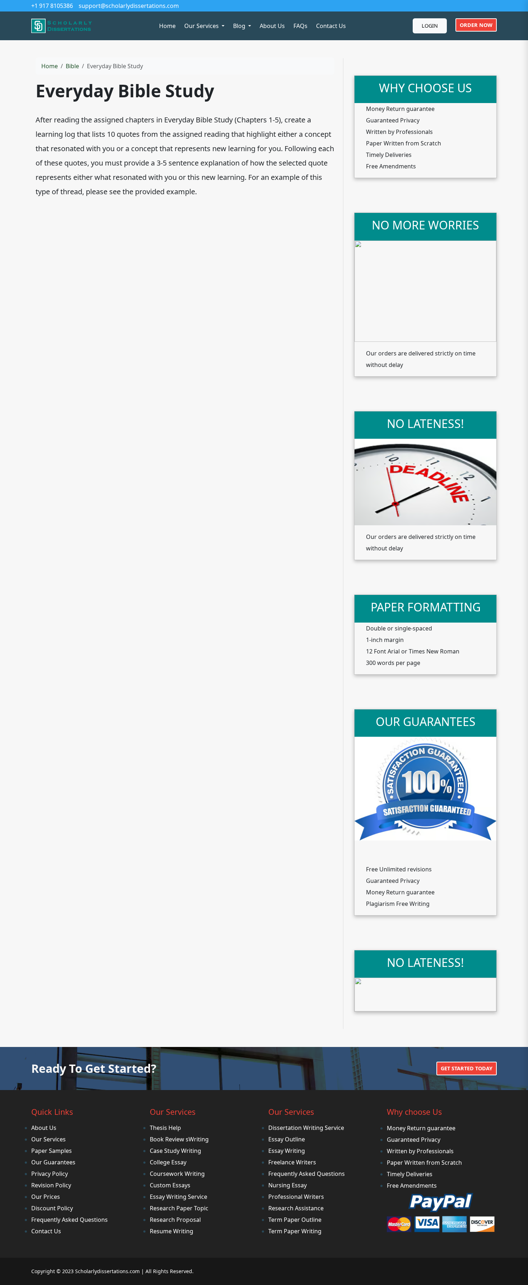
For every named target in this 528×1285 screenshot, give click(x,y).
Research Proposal (175, 1220)
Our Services (48, 1139)
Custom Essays (170, 1185)
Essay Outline (286, 1139)
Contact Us (331, 26)
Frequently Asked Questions (69, 1220)
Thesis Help (165, 1128)
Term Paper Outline (294, 1220)
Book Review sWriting (179, 1139)
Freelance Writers (292, 1162)
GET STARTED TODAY (466, 1068)
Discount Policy (52, 1208)
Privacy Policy (49, 1174)
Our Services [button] (202, 26)
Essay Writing (286, 1151)
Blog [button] (240, 26)
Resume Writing (171, 1231)
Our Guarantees (53, 1162)
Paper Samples (51, 1151)
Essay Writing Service (178, 1197)
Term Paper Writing (294, 1231)
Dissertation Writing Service (306, 1128)
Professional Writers (296, 1197)
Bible (72, 66)
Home (167, 26)
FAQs (300, 26)
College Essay (168, 1162)
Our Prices (45, 1197)
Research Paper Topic (179, 1208)
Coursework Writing (177, 1174)
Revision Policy (51, 1185)
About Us (272, 26)
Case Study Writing (175, 1151)
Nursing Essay (287, 1185)
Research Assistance (296, 1208)
